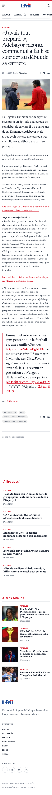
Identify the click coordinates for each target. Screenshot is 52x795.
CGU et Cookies (28, 787)
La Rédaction (22, 73)
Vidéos (5, 754)
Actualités (20, 15)
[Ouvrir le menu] (5, 5)
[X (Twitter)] (19, 770)
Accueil (6, 15)
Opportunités (8, 742)
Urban (5, 746)
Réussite (34, 15)
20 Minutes (12, 401)
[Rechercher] (47, 5)
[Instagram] (26, 770)
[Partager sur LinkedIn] (48, 73)
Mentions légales (10, 787)
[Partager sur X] (44, 73)
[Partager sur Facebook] (40, 73)
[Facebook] (5, 770)
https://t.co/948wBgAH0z (25, 349)
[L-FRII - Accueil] (26, 5)
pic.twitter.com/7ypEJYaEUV (28, 382)
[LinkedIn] (12, 770)
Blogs (5, 750)
